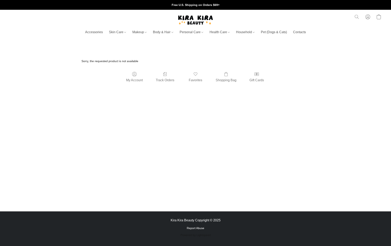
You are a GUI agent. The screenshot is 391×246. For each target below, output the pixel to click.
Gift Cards (256, 80)
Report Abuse (195, 228)
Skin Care (116, 32)
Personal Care (190, 32)
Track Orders (165, 80)
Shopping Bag (226, 80)
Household (244, 32)
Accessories (94, 32)
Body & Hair (162, 32)
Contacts (299, 32)
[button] (195, 20)
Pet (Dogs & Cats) (274, 32)
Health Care (219, 32)
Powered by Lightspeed (195, 235)
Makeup (138, 32)
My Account (134, 80)
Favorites (195, 80)
